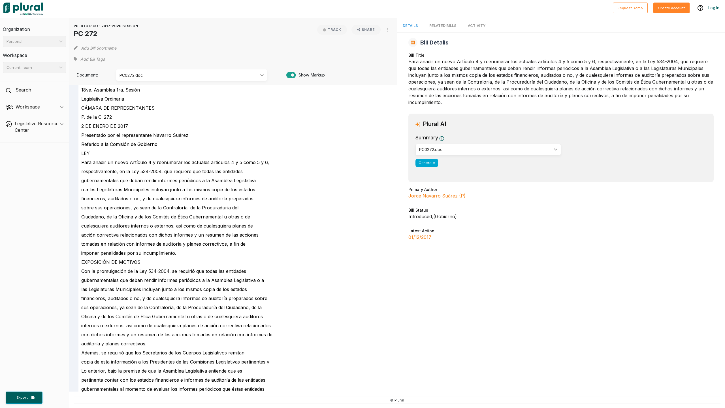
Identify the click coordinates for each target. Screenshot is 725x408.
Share (368, 29)
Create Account (671, 8)
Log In (713, 7)
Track (334, 29)
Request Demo (630, 8)
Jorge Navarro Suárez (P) (437, 196)
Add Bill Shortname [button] (98, 48)
